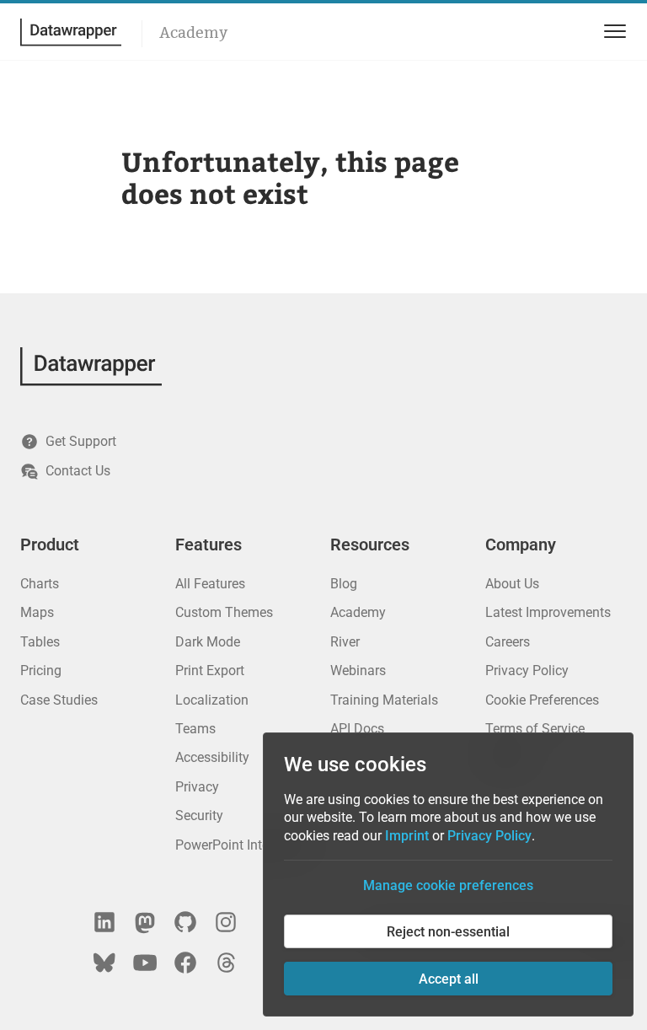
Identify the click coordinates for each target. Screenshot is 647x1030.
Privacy (197, 787)
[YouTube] (144, 962)
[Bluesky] (104, 962)
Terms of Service (535, 729)
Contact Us (77, 471)
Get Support (80, 441)
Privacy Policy (527, 671)
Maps (37, 612)
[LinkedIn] (104, 922)
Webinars (358, 671)
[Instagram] (225, 922)
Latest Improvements (548, 612)
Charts (39, 584)
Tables (40, 642)
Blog (343, 584)
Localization (212, 700)
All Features (210, 584)
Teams (195, 729)
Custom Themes (224, 612)
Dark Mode (207, 642)
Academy (193, 33)
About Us (512, 584)
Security (199, 815)
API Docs (357, 729)
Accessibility (212, 757)
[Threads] (225, 962)
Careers (507, 642)
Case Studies (59, 700)
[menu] (612, 31)
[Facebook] (185, 962)
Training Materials (384, 700)
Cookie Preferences (542, 700)
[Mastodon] (144, 922)
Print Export (209, 671)
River (345, 642)
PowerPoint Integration (243, 845)
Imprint (407, 836)
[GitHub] (185, 922)
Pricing (40, 671)
